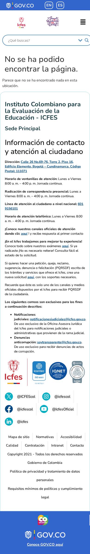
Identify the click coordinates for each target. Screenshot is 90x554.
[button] (83, 22)
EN (48, 5)
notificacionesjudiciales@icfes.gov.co (57, 319)
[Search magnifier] (87, 40)
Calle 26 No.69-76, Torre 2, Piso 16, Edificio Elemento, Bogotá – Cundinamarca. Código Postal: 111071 (43, 166)
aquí (24, 233)
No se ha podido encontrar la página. (41, 64)
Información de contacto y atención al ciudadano (45, 147)
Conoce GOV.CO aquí (45, 544)
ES (60, 5)
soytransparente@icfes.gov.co (59, 342)
